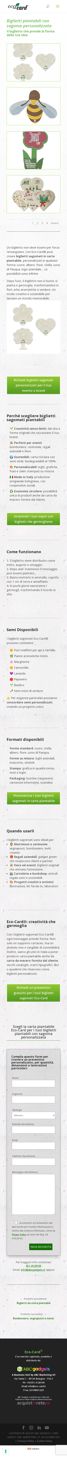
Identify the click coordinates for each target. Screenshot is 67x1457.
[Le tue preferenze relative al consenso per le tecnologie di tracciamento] (6, 1451)
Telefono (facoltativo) (23, 1156)
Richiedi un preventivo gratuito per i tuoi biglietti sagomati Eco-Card (34, 993)
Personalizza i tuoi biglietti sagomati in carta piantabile (33, 798)
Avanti (55, 223)
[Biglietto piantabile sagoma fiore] (33, 168)
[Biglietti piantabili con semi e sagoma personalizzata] (33, 80)
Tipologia (17, 1109)
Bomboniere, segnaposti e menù (33, 1318)
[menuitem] (33, 1449)
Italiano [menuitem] (35, 1448)
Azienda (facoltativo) (23, 1124)
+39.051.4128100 (36, 1382)
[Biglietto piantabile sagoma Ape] (33, 124)
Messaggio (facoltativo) (25, 1172)
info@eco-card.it (37, 1386)
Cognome (17, 1093)
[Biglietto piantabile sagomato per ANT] (33, 212)
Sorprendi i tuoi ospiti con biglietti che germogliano (33, 519)
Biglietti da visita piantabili (33, 1303)
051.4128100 (33, 1266)
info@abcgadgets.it (33, 1270)
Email (15, 1140)
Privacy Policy (19, 1234)
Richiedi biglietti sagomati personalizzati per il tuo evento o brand (33, 385)
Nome (15, 1077)
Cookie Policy (44, 1440)
